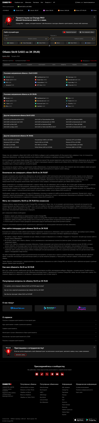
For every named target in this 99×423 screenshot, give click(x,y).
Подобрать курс (19, 2)
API (54, 2)
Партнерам (36, 2)
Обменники (28, 2)
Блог (42, 2)
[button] (48, 2)
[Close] (94, 17)
